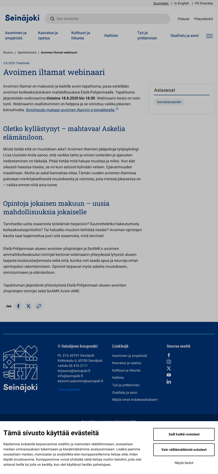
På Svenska (204, 3)
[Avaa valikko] (209, 36)
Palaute (183, 18)
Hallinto (111, 36)
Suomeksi (160, 3)
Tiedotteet (23, 63)
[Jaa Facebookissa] (18, 306)
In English (181, 3)
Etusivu (8, 52)
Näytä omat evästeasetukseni (135, 399)
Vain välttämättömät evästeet (184, 449)
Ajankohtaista (27, 52)
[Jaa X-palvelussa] (28, 306)
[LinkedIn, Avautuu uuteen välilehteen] (191, 381)
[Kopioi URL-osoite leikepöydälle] (38, 306)
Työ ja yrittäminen (147, 35)
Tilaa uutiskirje (69, 389)
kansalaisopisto (169, 102)
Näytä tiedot (184, 462)
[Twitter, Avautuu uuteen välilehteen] (191, 368)
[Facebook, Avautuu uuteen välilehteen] (191, 355)
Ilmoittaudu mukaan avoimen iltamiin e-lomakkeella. (70, 110)
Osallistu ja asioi (185, 36)
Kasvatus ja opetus (48, 35)
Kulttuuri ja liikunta (80, 35)
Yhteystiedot (203, 18)
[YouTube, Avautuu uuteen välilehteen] (191, 375)
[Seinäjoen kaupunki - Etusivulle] (22, 18)
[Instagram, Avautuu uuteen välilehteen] (191, 362)
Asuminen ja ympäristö (16, 35)
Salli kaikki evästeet (184, 434)
